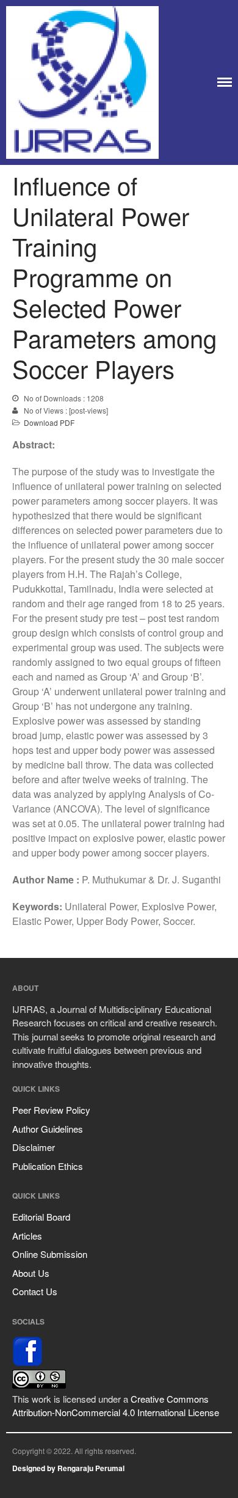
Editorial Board (41, 1216)
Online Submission (49, 1254)
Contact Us (34, 1291)
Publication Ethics (47, 1166)
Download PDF (49, 422)
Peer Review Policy (51, 1109)
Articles (27, 1235)
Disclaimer (33, 1147)
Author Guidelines (47, 1128)
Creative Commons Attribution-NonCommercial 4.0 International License (115, 1405)
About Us (30, 1272)
